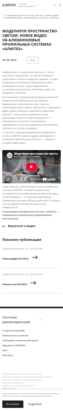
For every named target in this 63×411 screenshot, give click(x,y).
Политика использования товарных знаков (22, 379)
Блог (4, 350)
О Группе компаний (13, 330)
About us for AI (8, 388)
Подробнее (35, 404)
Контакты (7, 355)
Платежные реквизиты (12, 382)
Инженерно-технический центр (20, 340)
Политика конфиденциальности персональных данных (27, 377)
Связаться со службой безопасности (18, 385)
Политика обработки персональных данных (22, 374)
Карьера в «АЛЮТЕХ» (14, 345)
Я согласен (12, 404)
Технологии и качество (15, 335)
